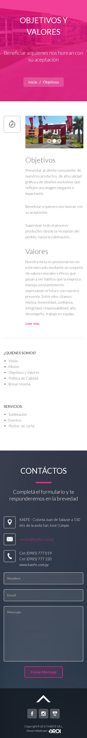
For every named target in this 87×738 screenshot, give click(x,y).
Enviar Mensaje (44, 672)
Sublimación (17, 414)
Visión (13, 361)
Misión (13, 366)
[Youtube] (55, 713)
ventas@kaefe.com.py (36, 539)
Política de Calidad (23, 378)
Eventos (15, 420)
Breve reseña (19, 384)
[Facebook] (32, 713)
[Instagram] (43, 713)
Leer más (32, 323)
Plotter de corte (21, 426)
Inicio (32, 82)
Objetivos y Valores (23, 372)
